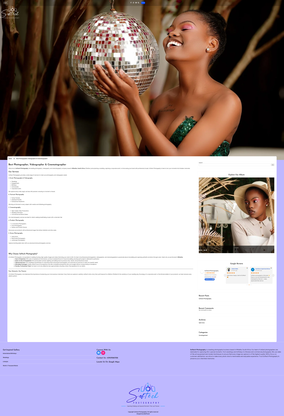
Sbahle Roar (258, 269)
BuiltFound (147, 414)
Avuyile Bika (234, 269)
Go (272, 164)
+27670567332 (112, 358)
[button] (136, 3)
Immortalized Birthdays (9, 353)
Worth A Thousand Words (10, 365)
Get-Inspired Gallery (11, 350)
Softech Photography (211, 271)
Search (201, 162)
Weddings (6, 357)
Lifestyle (5, 361)
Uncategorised (203, 335)
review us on (208, 279)
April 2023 (201, 322)
